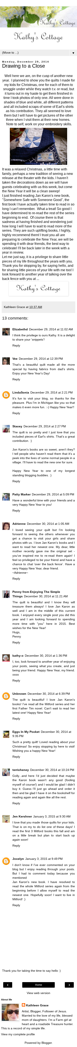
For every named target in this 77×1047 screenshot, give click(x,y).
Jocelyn (18, 858)
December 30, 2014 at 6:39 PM (49, 693)
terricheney (20, 770)
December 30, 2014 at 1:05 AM (48, 523)
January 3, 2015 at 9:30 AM (52, 816)
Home (38, 984)
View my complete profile (18, 1034)
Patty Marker (21, 494)
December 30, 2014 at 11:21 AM (46, 596)
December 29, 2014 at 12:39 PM (41, 358)
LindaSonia (20, 392)
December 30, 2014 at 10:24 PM (52, 770)
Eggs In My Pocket (26, 731)
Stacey (17, 426)
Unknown (19, 693)
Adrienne (19, 523)
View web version (38, 993)
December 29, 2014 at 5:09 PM (53, 494)
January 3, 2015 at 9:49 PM (44, 858)
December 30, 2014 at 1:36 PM (46, 655)
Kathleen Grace (37, 1005)
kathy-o (18, 655)
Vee (15, 358)
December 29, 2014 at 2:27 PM (45, 426)
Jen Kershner (22, 816)
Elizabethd (20, 329)
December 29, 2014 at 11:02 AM (51, 329)
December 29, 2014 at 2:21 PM (51, 392)
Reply (16, 345)
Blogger (46, 1042)
